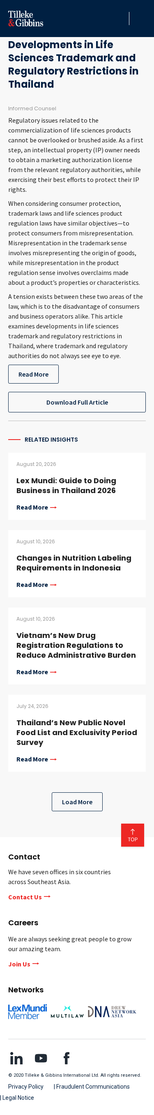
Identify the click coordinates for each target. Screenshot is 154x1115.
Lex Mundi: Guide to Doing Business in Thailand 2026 (66, 485)
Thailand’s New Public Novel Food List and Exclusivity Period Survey (76, 732)
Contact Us (25, 897)
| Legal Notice (17, 1097)
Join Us (19, 964)
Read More (33, 374)
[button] (121, 18)
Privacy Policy (26, 1086)
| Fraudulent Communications (92, 1086)
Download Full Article (77, 402)
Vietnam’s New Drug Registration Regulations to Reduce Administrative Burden (76, 645)
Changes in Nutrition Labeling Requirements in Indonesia (73, 563)
